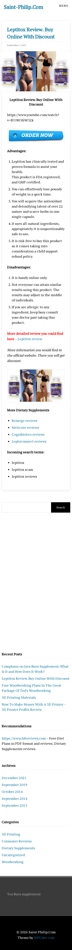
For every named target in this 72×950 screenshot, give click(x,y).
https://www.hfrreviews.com (24, 738)
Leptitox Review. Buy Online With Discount (36, 678)
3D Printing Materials (19, 697)
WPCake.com (44, 937)
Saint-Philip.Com (23, 6)
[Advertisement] (36, 581)
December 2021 (14, 777)
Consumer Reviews (17, 841)
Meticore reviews (25, 427)
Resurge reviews (24, 420)
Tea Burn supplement (24, 894)
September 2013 (14, 805)
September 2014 (14, 798)
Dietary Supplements (18, 848)
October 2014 (12, 791)
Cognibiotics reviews (28, 434)
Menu (63, 5)
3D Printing (11, 834)
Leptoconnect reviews (29, 441)
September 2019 (14, 784)
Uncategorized (13, 855)
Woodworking (12, 861)
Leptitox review (30, 338)
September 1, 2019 (16, 45)
